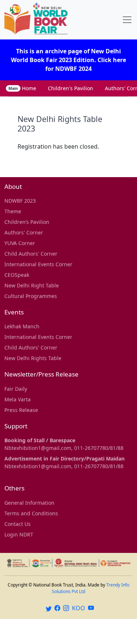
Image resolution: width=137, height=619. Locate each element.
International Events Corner (38, 264)
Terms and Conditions (31, 513)
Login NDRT (18, 534)
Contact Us (17, 523)
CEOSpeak (16, 274)
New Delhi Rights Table (32, 358)
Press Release (21, 409)
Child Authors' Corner (30, 253)
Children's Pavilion (70, 88)
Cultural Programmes (30, 296)
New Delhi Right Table (31, 285)
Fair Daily (15, 388)
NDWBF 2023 (20, 200)
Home (22, 88)
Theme (12, 211)
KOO (78, 608)
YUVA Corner (19, 243)
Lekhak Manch (21, 326)
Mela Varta (17, 399)
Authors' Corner (23, 232)
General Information (29, 502)
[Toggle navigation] (127, 19)
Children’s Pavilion (26, 221)
